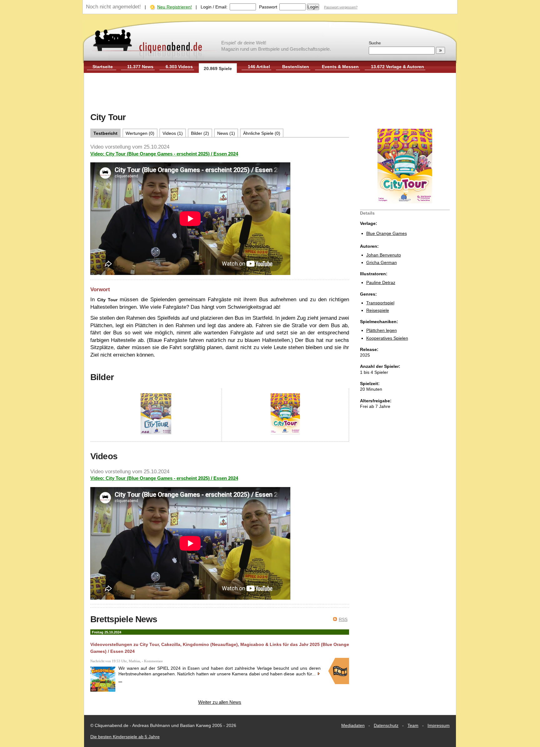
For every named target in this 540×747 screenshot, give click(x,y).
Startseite (102, 66)
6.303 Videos (179, 66)
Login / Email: (214, 6)
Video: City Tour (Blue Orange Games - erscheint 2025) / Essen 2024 (164, 153)
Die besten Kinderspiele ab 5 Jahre (125, 736)
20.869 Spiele (218, 68)
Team (413, 725)
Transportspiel (380, 302)
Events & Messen (340, 66)
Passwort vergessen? (341, 7)
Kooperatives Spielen (387, 338)
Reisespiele (377, 310)
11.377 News (140, 66)
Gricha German (381, 262)
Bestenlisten (295, 66)
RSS (343, 619)
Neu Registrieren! (174, 6)
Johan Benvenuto (383, 254)
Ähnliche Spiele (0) (261, 133)
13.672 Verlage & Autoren (397, 66)
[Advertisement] (270, 93)
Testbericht (105, 133)
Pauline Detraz (380, 282)
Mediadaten (353, 725)
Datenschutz (386, 725)
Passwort (268, 6)
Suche (375, 42)
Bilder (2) (200, 133)
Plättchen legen (381, 330)
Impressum (439, 725)
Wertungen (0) (140, 133)
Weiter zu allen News (219, 702)
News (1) (226, 133)
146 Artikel (259, 66)
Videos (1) (172, 133)
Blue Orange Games (386, 233)
